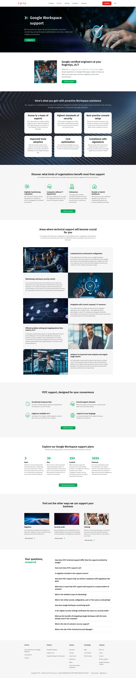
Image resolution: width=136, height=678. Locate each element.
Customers (75, 3)
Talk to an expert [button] (69, 81)
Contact (101, 656)
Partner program (103, 659)
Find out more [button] (29, 538)
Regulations (103, 673)
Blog (85, 649)
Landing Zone (28, 655)
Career (101, 653)
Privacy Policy (95, 673)
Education (72, 649)
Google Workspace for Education (56, 656)
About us (101, 649)
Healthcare (72, 659)
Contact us (30, 40)
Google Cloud (50, 653)
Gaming (71, 653)
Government (72, 656)
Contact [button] (107, 3)
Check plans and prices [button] (68, 485)
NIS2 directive (88, 656)
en (115, 3)
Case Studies (87, 653)
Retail (70, 662)
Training (67, 3)
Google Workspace (52, 649)
